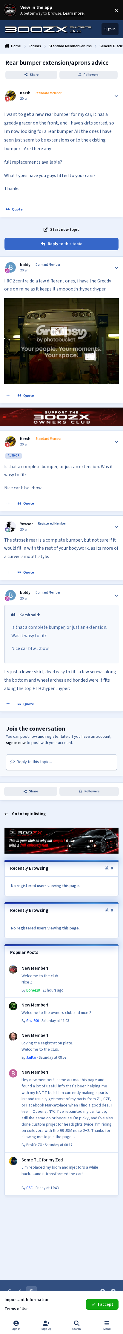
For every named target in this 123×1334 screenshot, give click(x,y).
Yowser (26, 524)
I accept (105, 1304)
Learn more (11, 10)
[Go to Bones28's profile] (13, 969)
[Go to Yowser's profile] (10, 526)
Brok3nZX (34, 1145)
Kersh (25, 93)
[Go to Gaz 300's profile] (13, 1006)
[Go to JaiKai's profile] (13, 1036)
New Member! (34, 968)
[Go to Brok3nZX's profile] (13, 1073)
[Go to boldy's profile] (10, 267)
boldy (25, 265)
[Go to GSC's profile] (13, 1161)
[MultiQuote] (8, 395)
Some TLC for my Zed (42, 1160)
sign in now (16, 743)
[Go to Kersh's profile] (10, 95)
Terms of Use (16, 1309)
